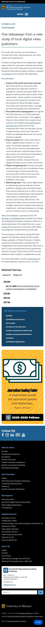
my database (7, 74)
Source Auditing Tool (9, 540)
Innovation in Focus (9, 518)
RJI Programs (7, 495)
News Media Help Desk (10, 529)
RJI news (9, 316)
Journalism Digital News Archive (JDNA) (16, 502)
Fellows (4, 478)
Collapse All (17, 275)
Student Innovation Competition (19, 331)
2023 (6, 293)
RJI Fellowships (8, 474)
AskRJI (38, 622)
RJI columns (10, 323)
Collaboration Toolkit (9, 521)
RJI (18, 7)
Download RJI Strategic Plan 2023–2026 (16, 558)
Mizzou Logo (3, 7)
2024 (6, 281)
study (21, 100)
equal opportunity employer (17, 621)
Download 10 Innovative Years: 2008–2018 (17, 561)
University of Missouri (14, 9)
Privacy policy (38, 616)
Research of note (8, 537)
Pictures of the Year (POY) (16, 327)
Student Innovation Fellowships (13, 489)
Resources (5, 486)
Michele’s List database (11, 218)
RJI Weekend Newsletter (10, 468)
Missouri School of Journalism (13, 2)
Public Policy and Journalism (12, 534)
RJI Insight (10, 338)
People (4, 550)
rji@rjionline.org (9, 585)
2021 (6, 298)
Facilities (5, 553)
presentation (32, 259)
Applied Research (9, 514)
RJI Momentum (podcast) (15, 319)
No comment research (10, 532)
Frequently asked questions (12, 484)
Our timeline (6, 556)
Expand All (7, 275)
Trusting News (7, 508)
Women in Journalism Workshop (19, 334)
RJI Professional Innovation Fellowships (16, 481)
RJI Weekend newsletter (15, 342)
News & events (8, 447)
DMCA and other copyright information (20, 616)
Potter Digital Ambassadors (12, 505)
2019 (6, 302)
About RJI (6, 546)
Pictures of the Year (9, 460)
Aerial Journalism (8, 499)
